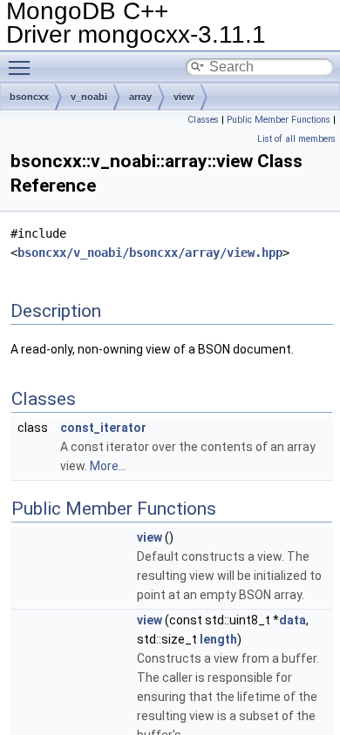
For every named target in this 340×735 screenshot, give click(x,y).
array (140, 96)
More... (108, 466)
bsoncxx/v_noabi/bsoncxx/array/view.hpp (149, 253)
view (183, 96)
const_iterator (103, 428)
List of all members (296, 139)
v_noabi (89, 96)
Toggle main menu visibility (22, 67)
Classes (203, 119)
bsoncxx (29, 96)
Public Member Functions (278, 119)
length (218, 639)
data (292, 620)
